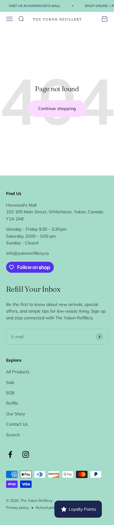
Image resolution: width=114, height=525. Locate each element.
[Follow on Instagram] (26, 454)
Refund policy (47, 507)
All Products (17, 371)
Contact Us (17, 424)
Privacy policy (17, 507)
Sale (10, 382)
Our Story (15, 414)
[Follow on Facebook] (10, 454)
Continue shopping (57, 108)
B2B (10, 393)
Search (13, 435)
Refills (12, 403)
